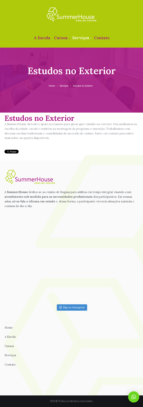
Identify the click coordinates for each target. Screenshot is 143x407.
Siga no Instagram (74, 307)
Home (52, 85)
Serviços (80, 37)
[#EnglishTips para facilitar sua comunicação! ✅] (31, 282)
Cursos (61, 37)
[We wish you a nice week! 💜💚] (111, 282)
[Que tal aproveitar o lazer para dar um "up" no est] (31, 242)
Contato (101, 37)
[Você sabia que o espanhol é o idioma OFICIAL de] (111, 242)
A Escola (42, 37)
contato (113, 133)
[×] (133, 397)
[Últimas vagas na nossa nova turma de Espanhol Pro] (71, 282)
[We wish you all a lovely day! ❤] (71, 242)
